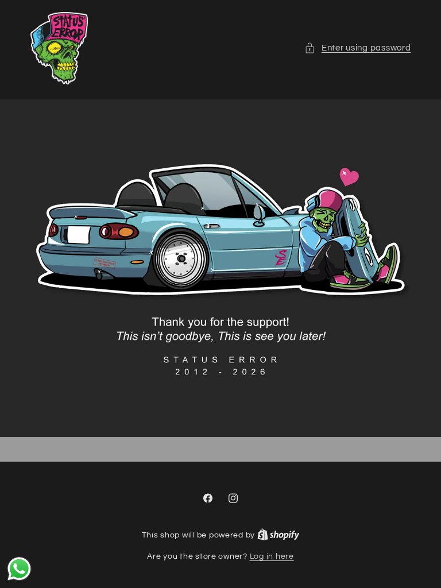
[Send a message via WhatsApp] (19, 568)
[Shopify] (278, 535)
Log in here (272, 556)
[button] (357, 48)
